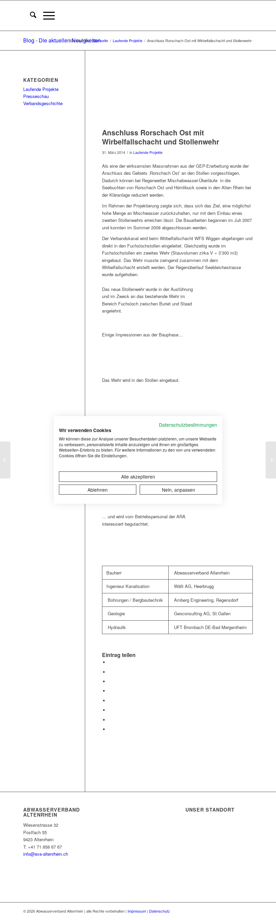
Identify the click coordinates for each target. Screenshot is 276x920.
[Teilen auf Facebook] (110, 662)
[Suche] (29, 15)
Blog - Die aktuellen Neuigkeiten (62, 40)
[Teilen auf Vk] (110, 710)
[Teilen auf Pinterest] (110, 681)
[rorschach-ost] (177, 96)
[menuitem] (29, 15)
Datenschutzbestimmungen (188, 424)
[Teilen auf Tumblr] (110, 700)
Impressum (137, 911)
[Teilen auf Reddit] (110, 720)
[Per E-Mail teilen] (110, 729)
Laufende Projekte (148, 152)
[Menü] (45, 15)
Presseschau (36, 96)
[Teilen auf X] (110, 672)
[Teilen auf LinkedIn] (110, 691)
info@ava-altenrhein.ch (45, 854)
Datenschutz (159, 911)
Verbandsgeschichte (43, 103)
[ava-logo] (252, 15)
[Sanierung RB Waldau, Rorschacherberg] (5, 460)
